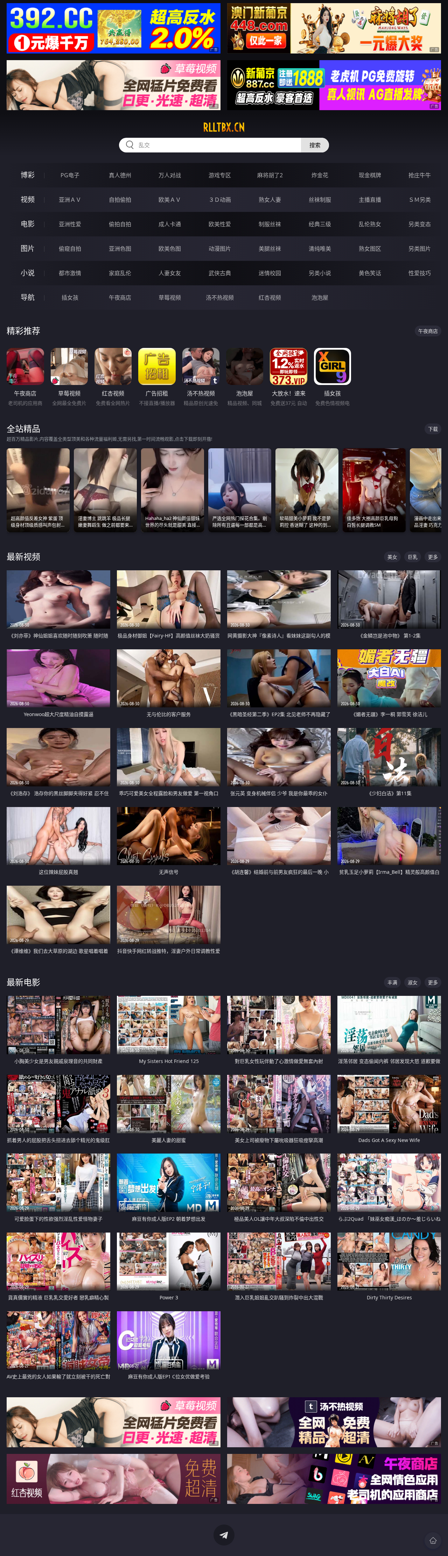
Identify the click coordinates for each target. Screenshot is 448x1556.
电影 (28, 224)
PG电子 (70, 175)
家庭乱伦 (120, 273)
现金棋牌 (370, 175)
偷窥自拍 (70, 248)
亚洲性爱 (70, 224)
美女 (392, 557)
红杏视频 (270, 297)
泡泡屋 (320, 297)
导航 (28, 297)
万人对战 (170, 175)
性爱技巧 (419, 273)
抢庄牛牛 (419, 175)
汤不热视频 (220, 297)
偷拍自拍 (120, 224)
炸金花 (320, 175)
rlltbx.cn (224, 127)
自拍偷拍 (120, 200)
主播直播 (370, 200)
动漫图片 (220, 248)
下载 (433, 429)
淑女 (413, 982)
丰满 (392, 982)
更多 (433, 557)
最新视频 (23, 556)
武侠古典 (220, 273)
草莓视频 (170, 297)
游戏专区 (220, 175)
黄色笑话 (370, 273)
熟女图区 (370, 248)
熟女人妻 (270, 200)
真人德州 (120, 175)
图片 (28, 248)
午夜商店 (120, 297)
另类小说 (320, 273)
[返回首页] (433, 1540)
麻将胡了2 (270, 175)
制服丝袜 (270, 224)
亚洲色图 (120, 248)
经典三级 (320, 224)
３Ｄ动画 (220, 200)
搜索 (315, 145)
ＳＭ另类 (419, 200)
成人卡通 (170, 224)
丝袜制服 (320, 200)
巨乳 (413, 557)
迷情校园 (270, 273)
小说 (28, 273)
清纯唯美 (320, 248)
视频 (28, 199)
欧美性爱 (220, 224)
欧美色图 (170, 248)
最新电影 (23, 982)
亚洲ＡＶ (70, 200)
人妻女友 (170, 273)
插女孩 (70, 297)
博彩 (28, 175)
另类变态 (419, 224)
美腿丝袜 (270, 248)
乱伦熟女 (370, 224)
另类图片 (419, 248)
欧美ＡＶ (170, 200)
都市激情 (70, 273)
